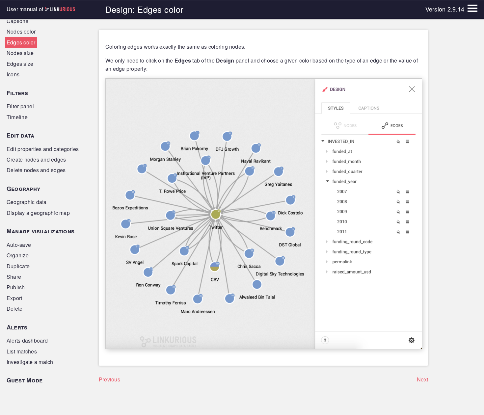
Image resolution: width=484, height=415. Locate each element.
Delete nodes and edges (36, 170)
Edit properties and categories (43, 149)
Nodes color (21, 31)
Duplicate (18, 266)
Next (422, 379)
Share (14, 276)
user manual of (26, 9)
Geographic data (27, 202)
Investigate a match (30, 362)
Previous (109, 379)
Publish (16, 287)
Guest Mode (24, 380)
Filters (17, 93)
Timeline (17, 117)
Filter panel (20, 106)
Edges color (21, 42)
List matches (22, 351)
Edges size (20, 63)
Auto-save (19, 244)
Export (14, 298)
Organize (18, 255)
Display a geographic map (38, 213)
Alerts (17, 327)
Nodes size (20, 53)
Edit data (20, 135)
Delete (14, 308)
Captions (17, 21)
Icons (13, 74)
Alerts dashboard (27, 340)
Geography (23, 188)
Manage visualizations (40, 231)
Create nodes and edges (36, 159)
